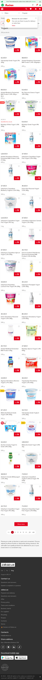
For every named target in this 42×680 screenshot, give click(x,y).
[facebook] (3, 647)
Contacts (4, 621)
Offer (2, 599)
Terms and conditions (8, 605)
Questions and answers (8, 582)
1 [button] (12, 532)
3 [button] (17, 532)
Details (34, 1)
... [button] (27, 532)
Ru (7, 570)
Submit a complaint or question (11, 585)
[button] (33, 5)
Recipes (3, 618)
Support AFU (5, 574)
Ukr (2, 570)
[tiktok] (19, 647)
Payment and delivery (8, 593)
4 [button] (20, 532)
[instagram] (8, 647)
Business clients (6, 608)
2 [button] (15, 532)
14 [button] (29, 532)
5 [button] (23, 532)
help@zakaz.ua (6, 635)
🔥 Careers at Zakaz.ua (8, 627)
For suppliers (5, 611)
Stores (3, 624)
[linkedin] (14, 647)
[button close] (40, 2)
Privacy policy (5, 602)
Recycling (4, 615)
